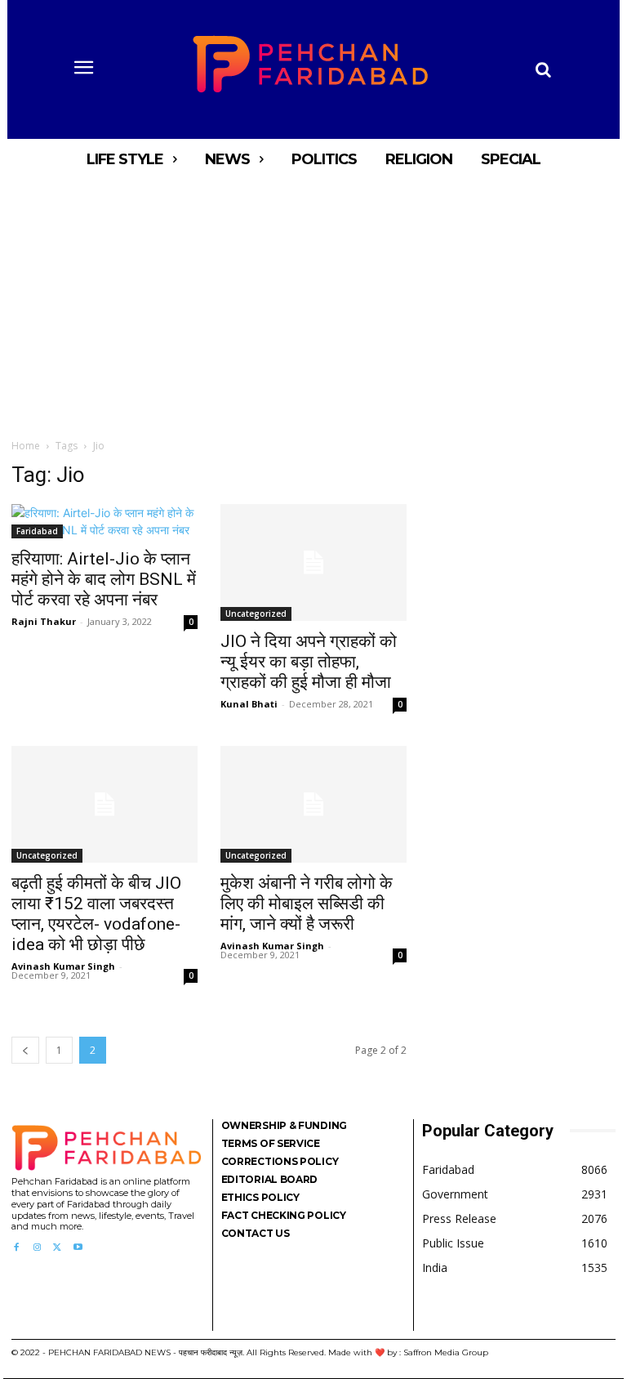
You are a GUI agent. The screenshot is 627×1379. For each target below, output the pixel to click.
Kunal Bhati (249, 704)
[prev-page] (25, 1050)
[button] (543, 69)
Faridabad (37, 531)
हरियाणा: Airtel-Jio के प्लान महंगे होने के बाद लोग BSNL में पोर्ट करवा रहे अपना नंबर (103, 579)
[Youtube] (78, 1248)
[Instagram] (36, 1248)
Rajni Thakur (43, 621)
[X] (57, 1248)
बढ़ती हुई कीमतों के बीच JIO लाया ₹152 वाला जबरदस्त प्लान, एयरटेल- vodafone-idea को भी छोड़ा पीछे (96, 913)
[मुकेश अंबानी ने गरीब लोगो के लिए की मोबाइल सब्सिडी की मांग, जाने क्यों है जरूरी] (313, 804)
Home (25, 446)
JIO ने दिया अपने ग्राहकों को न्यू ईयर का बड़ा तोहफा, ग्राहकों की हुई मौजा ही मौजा (308, 661)
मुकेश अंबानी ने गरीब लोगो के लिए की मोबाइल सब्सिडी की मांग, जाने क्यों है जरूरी (306, 903)
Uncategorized (256, 613)
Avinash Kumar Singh (63, 966)
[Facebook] (16, 1248)
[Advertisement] (313, 302)
